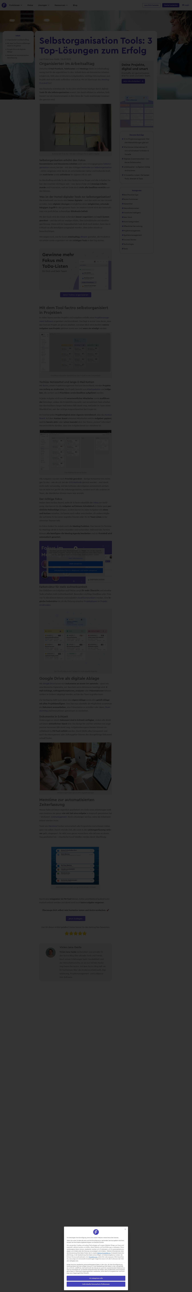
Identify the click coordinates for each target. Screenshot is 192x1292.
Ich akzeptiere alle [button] (96, 1278)
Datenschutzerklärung (104, 1253)
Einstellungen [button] (93, 1257)
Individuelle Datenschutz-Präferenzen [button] (96, 1284)
